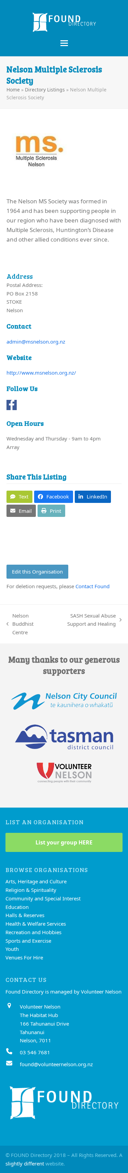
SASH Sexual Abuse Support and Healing (85, 620)
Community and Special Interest (43, 898)
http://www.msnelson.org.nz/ (41, 372)
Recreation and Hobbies (33, 932)
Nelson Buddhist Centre (19, 624)
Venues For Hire (24, 957)
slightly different (24, 1163)
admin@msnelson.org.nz (35, 341)
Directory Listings (45, 89)
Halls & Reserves (24, 915)
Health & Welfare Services (35, 923)
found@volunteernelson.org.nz (56, 1064)
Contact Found (92, 586)
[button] (64, 43)
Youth (12, 948)
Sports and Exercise (28, 940)
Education (17, 906)
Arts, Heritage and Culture (36, 881)
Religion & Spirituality (30, 889)
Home (13, 89)
